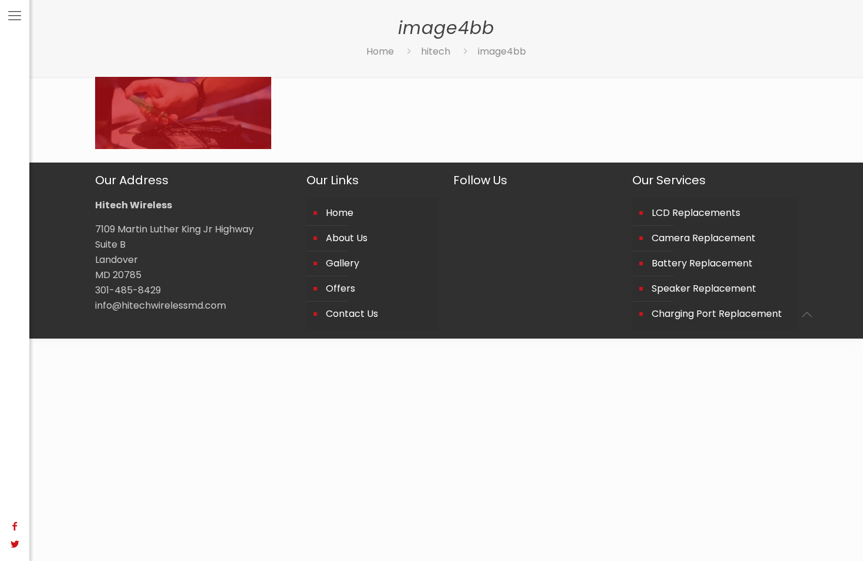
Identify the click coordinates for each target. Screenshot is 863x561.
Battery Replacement (702, 263)
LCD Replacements (696, 212)
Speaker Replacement (704, 288)
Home (380, 51)
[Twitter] (14, 544)
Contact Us (352, 313)
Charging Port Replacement (717, 313)
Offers (340, 288)
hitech (435, 51)
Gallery (342, 263)
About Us (347, 238)
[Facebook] (14, 526)
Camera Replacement (704, 238)
